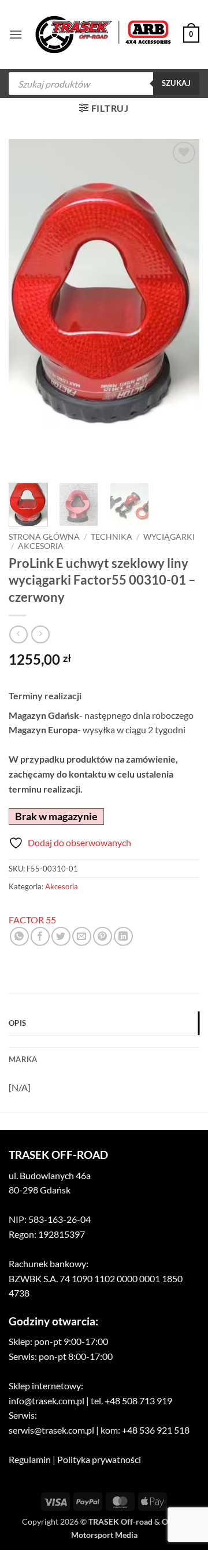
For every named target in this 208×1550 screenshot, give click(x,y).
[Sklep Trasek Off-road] (103, 34)
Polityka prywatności (99, 1459)
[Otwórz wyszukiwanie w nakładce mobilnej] (104, 83)
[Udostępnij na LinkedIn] (123, 936)
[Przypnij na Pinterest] (102, 936)
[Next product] (18, 634)
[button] (16, 34)
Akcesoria (41, 546)
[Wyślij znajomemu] (81, 936)
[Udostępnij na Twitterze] (60, 936)
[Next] (180, 306)
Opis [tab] (17, 1023)
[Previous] (27, 306)
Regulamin (30, 1459)
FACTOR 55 (32, 919)
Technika (111, 536)
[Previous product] (40, 634)
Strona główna (44, 536)
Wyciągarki (169, 536)
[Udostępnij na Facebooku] (40, 936)
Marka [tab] (23, 1059)
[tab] (104, 1041)
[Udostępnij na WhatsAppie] (19, 936)
